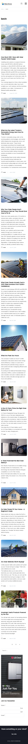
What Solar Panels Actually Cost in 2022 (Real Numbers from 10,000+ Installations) (13, 284)
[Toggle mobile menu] (26, 3)
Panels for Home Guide (7, 52)
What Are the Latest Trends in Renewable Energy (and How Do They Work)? (12, 132)
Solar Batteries (17, 52)
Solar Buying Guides (6, 54)
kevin (4, 93)
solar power (11, 617)
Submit (5, 719)
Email (3, 715)
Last (21, 712)
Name (3, 705)
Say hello (14, 734)
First (21, 708)
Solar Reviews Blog (6, 609)
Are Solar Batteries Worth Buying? (12, 562)
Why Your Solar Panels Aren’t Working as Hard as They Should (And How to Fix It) (14, 211)
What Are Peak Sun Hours (10, 355)
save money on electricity (8, 518)
